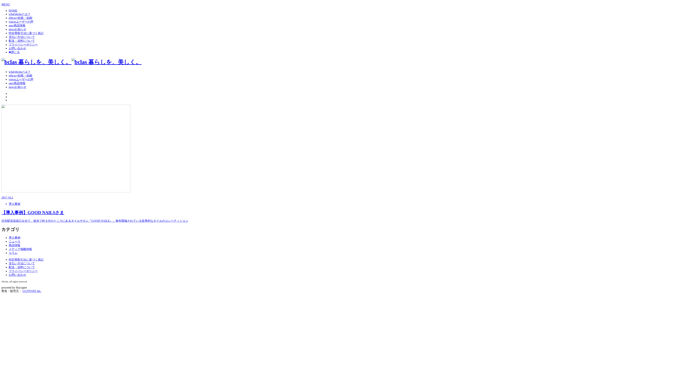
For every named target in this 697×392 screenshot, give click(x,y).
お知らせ (17, 29)
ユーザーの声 (21, 21)
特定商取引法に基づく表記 (26, 33)
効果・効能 (20, 17)
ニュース (14, 241)
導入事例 (14, 237)
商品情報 (17, 25)
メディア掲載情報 (20, 249)
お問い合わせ (17, 48)
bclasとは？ (19, 14)
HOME (13, 10)
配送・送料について (22, 40)
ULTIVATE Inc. (32, 291)
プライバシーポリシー (23, 44)
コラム (13, 252)
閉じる (15, 52)
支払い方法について (22, 36)
